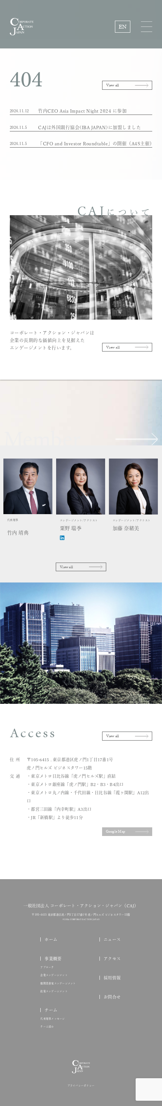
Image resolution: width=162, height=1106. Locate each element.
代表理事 (18, 527)
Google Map (115, 831)
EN (123, 26)
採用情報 (112, 978)
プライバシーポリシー (81, 1086)
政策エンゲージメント (54, 991)
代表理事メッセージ (52, 1019)
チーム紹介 (47, 1027)
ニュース (112, 939)
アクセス (112, 959)
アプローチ (47, 967)
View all (112, 85)
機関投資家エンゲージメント (58, 983)
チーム (50, 1010)
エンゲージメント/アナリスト (79, 525)
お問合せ (112, 997)
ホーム (50, 939)
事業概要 (52, 959)
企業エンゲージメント (54, 975)
